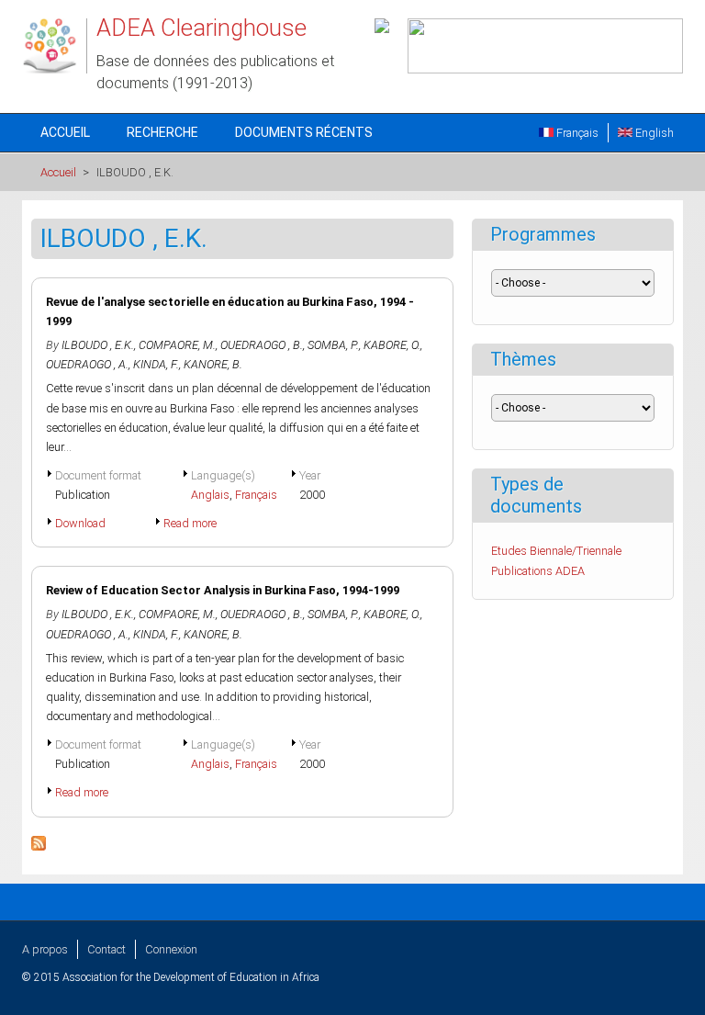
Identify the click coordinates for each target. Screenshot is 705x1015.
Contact (106, 949)
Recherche (162, 132)
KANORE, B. (213, 364)
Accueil (65, 132)
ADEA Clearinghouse (201, 27)
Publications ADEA (538, 571)
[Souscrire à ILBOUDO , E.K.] (38, 846)
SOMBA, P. (333, 345)
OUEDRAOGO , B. (261, 345)
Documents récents (304, 132)
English (653, 133)
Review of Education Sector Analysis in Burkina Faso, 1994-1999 (222, 590)
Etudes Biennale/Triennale (556, 551)
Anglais (210, 495)
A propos (45, 949)
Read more (190, 523)
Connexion (171, 949)
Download (80, 523)
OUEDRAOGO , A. (87, 364)
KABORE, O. (392, 345)
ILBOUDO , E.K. (98, 345)
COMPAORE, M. (177, 345)
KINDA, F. (156, 364)
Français (576, 133)
